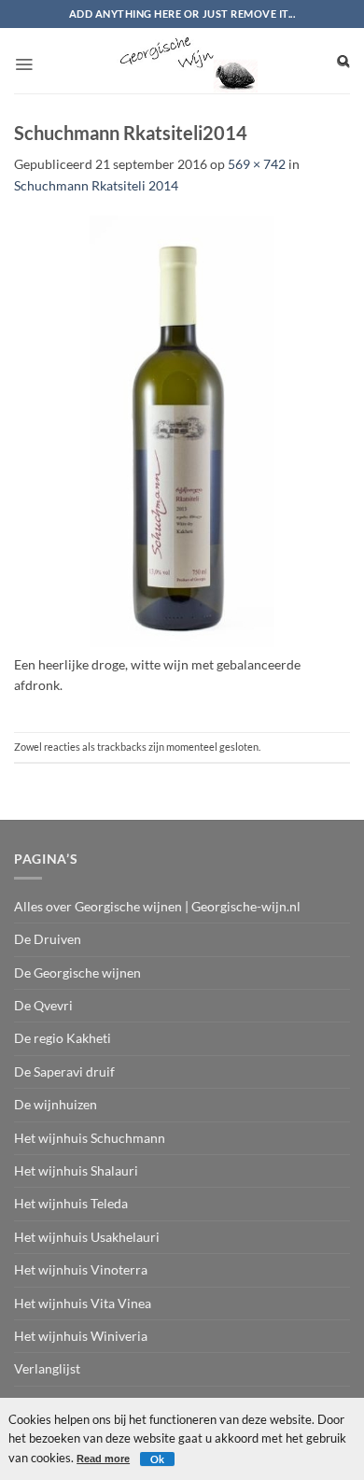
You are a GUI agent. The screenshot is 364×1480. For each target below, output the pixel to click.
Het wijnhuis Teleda (71, 1203)
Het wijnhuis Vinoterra (80, 1269)
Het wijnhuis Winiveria (80, 1336)
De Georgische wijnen (77, 972)
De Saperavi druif (64, 1071)
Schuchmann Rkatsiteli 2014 (96, 185)
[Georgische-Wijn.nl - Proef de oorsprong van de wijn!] (185, 60)
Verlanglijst (47, 1368)
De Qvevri (43, 1005)
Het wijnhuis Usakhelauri (87, 1237)
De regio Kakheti (62, 1038)
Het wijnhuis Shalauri (76, 1170)
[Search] (343, 61)
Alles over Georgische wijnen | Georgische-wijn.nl (157, 906)
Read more (103, 1458)
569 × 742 (257, 164)
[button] (24, 59)
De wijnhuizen (55, 1104)
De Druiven (47, 939)
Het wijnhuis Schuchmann (89, 1138)
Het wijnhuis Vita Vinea (82, 1303)
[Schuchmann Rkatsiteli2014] (182, 433)
